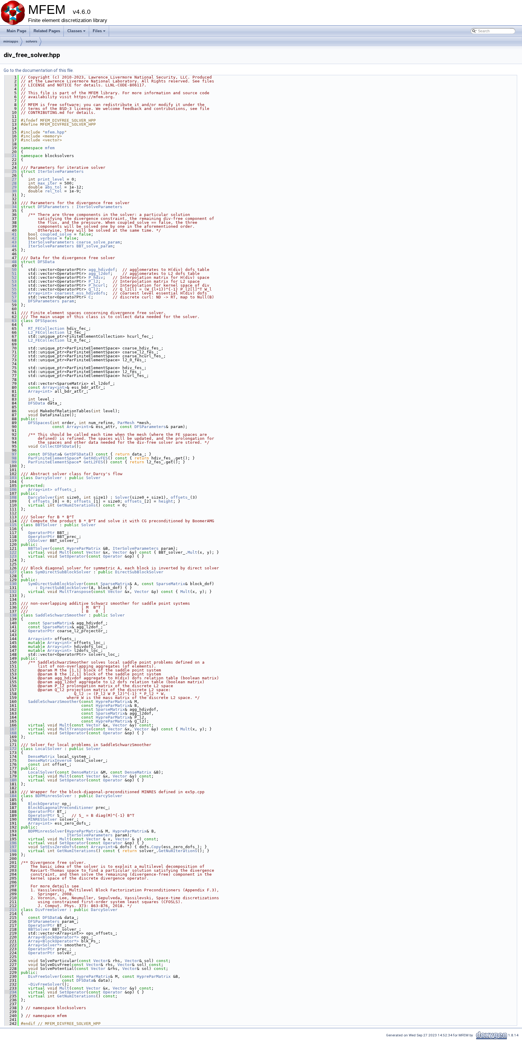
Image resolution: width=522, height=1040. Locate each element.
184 (11, 796)
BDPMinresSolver (53, 796)
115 (11, 525)
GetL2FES (93, 462)
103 (11, 477)
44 (11, 246)
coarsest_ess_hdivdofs (80, 293)
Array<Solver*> (45, 945)
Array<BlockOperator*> (53, 937)
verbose (48, 238)
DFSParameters (53, 206)
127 (11, 572)
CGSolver (37, 540)
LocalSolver (48, 748)
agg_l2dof (99, 273)
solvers (31, 41)
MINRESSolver (42, 819)
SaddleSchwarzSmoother (60, 615)
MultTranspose (75, 591)
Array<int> (40, 293)
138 (11, 615)
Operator (112, 556)
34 (11, 206)
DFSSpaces (46, 320)
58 (11, 301)
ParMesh (126, 422)
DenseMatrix (41, 756)
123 (11, 556)
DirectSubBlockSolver (139, 572)
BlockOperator (44, 803)
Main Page (16, 31)
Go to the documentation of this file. (39, 70)
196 (11, 843)
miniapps (10, 41)
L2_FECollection (46, 332)
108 (11, 497)
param (68, 301)
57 (11, 297)
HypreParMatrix (84, 548)
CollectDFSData (57, 446)
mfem (50, 148)
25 (11, 171)
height (166, 501)
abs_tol (53, 187)
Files (99, 33)
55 (11, 289)
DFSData (46, 261)
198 (11, 850)
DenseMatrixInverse (50, 760)
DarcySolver (48, 477)
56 (11, 293)
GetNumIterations (76, 505)
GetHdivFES (96, 458)
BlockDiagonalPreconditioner (60, 807)
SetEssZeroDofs (57, 847)
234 (11, 992)
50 (11, 269)
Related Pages (47, 31)
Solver (93, 477)
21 (11, 155)
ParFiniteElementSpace (53, 458)
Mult (64, 552)
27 (11, 179)
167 (11, 729)
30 (11, 191)
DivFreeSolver (51, 909)
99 (11, 462)
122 (11, 552)
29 (11, 187)
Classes (76, 33)
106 (11, 489)
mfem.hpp (54, 132)
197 (11, 847)
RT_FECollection (46, 328)
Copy (156, 847)
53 (11, 281)
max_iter (47, 183)
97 (11, 454)
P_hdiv (96, 277)
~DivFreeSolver (45, 984)
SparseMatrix (115, 583)
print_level (51, 179)
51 (11, 273)
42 (11, 238)
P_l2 (93, 281)
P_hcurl (97, 285)
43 (11, 242)
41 (11, 234)
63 (11, 320)
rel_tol (53, 191)
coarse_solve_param (98, 242)
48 (11, 261)
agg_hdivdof (102, 269)
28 (11, 183)
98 (11, 458)
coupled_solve (56, 234)
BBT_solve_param (94, 246)
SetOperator (73, 556)
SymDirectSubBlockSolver (63, 572)
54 (11, 285)
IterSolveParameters (61, 171)
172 (11, 748)
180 (11, 780)
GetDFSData (76, 454)
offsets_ (64, 489)
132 (11, 591)
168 (11, 733)
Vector (93, 552)
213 (11, 909)
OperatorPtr (41, 532)
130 (11, 583)
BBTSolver (46, 525)
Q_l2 (93, 289)
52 (11, 277)
